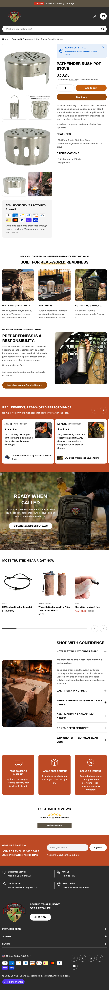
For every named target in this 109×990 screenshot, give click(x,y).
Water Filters (44, 603)
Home (5, 39)
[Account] (95, 16)
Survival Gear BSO (20, 976)
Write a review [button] (54, 825)
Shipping (73, 79)
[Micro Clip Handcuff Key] (91, 583)
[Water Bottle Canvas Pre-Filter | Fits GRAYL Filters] (54, 583)
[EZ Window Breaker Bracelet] (18, 583)
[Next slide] (103, 410)
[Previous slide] (94, 410)
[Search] (102, 29)
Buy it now (81, 97)
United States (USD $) (17, 956)
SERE (4, 603)
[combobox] (54, 29)
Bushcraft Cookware (22, 39)
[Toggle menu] (4, 16)
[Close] (103, 47)
